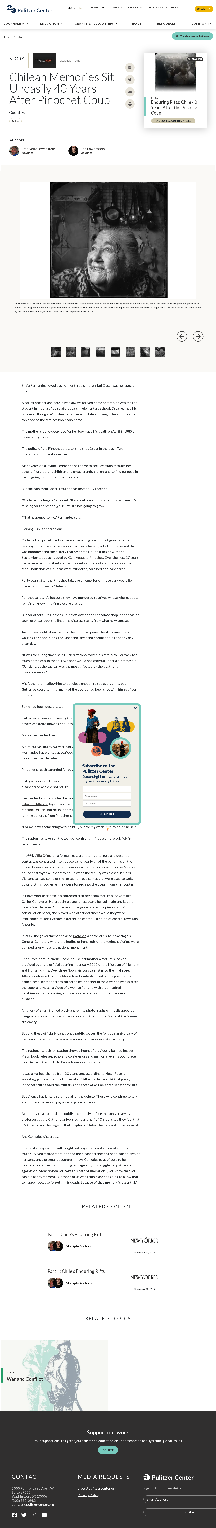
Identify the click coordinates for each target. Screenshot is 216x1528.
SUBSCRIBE (107, 814)
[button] (107, 771)
